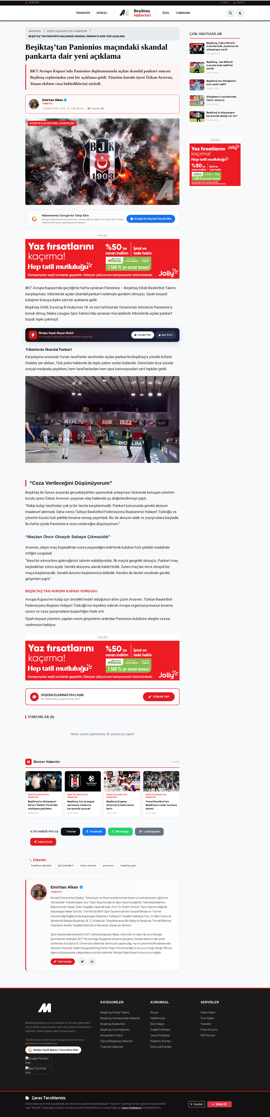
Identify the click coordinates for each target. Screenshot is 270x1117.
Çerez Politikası (160, 1035)
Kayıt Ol (241, 2)
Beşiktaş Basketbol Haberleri (67, 31)
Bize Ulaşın (157, 1023)
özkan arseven (88, 865)
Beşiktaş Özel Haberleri (115, 1029)
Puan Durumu (209, 1029)
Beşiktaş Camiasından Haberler (120, 1018)
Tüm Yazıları (64, 961)
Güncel (102, 12)
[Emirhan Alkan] (39, 892)
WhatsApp (122, 831)
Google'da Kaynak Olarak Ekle (152, 218)
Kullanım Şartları (160, 1041)
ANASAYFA (34, 31)
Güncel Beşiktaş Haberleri (116, 1041)
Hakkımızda (157, 1018)
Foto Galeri (207, 1018)
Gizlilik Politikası (160, 1029)
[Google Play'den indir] (59, 1060)
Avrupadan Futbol (111, 1035)
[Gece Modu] (240, 13)
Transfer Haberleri (112, 1046)
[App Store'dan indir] (59, 1070)
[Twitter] (82, 961)
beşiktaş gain (128, 865)
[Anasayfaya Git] (59, 1008)
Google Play (144, 335)
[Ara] (230, 13)
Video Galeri (208, 1012)
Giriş (225, 2)
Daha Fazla (45, 841)
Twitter (71, 831)
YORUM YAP (161, 696)
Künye (154, 1012)
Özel (166, 12)
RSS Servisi (208, 1035)
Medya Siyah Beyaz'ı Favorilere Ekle (55, 1049)
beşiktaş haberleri (41, 865)
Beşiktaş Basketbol (112, 1023)
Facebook (96, 831)
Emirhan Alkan (52, 100)
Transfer (83, 12)
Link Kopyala (152, 831)
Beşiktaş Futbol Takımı (114, 1012)
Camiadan (183, 12)
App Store (167, 335)
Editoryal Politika (160, 1046)
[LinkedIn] (92, 961)
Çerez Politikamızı (131, 1107)
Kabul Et (221, 1104)
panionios (108, 865)
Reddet (198, 1104)
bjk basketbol (66, 865)
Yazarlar (206, 1023)
